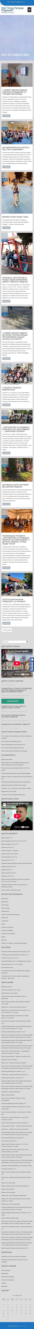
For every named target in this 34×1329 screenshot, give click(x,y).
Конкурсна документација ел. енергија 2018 (12, 1138)
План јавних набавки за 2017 (8, 1169)
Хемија (3, 924)
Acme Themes (22, 1326)
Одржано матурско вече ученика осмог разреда (13, 785)
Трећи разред (4, 905)
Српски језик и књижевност (8, 933)
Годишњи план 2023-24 (7, 876)
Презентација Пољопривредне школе (11, 741)
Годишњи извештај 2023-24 (8, 873)
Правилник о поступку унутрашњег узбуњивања (13, 1256)
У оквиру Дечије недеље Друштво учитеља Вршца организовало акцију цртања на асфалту (15, 336)
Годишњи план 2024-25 (7, 860)
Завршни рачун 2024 (6, 869)
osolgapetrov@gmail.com (17, 2)
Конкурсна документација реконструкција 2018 (13, 1103)
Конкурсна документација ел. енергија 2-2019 (13, 1071)
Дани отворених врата (7, 967)
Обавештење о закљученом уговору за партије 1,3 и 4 (15, 1074)
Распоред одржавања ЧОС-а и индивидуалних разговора (16, 961)
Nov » (25, 1319)
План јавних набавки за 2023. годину (10, 990)
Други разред (4, 901)
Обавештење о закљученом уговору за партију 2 (14, 1007)
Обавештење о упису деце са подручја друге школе (14, 711)
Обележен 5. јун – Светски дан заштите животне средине (16, 788)
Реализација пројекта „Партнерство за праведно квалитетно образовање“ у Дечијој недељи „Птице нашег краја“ (16, 540)
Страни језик (4, 921)
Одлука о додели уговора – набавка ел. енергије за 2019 (15, 1056)
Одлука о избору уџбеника (8, 685)
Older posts (7, 630)
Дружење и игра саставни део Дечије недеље (15, 485)
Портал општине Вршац (7, 1280)
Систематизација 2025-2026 (9, 857)
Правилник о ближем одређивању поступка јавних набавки (16, 1165)
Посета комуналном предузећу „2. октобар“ (14, 600)
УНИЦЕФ (3, 1283)
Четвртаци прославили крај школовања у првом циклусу (15, 782)
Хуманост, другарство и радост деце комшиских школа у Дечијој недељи (15, 279)
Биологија (4, 940)
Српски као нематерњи (7, 927)
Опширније (6, 116)
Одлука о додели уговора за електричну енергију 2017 (15, 1186)
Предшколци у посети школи (8, 791)
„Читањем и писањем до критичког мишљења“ (13, 794)
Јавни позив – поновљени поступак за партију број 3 (15, 1129)
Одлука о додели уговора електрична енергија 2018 (14, 1123)
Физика (3, 937)
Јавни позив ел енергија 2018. (9, 1141)
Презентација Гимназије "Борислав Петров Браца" (14, 751)
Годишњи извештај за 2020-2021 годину (12, 964)
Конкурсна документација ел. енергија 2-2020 (13, 1032)
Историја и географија (7, 930)
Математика (4, 917)
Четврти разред (5, 908)
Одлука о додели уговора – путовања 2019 (12, 1078)
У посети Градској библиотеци (11, 388)
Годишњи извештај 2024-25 (8, 866)
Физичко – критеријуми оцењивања (10, 914)
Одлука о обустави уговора (8, 1183)
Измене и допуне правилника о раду (10, 890)
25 (12, 1313)
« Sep (8, 1319)
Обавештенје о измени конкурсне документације (14, 1195)
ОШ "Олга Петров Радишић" (12, 9)
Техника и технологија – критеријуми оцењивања (14, 943)
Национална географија (7, 1277)
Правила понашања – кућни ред (9, 850)
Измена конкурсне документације (10, 1218)
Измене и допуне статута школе (9, 854)
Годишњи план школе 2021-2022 (10, 958)
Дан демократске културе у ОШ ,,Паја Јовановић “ (16, 148)
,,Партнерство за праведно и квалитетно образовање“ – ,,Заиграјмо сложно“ (16, 429)
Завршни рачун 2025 (6, 838)
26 (17, 1313)
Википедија (4, 1286)
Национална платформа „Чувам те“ (10, 728)
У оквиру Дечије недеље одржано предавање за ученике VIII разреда (14, 92)
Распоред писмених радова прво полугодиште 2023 (15, 955)
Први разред (4, 898)
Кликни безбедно (5, 1270)
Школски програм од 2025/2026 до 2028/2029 (13, 841)
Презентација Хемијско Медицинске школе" (12, 748)
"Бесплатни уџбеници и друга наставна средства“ (14, 720)
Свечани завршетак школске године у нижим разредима (15, 773)
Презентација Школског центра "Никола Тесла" (13, 744)
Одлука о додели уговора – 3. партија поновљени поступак (16, 1126)
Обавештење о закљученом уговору (10, 1091)
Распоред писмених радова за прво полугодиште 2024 (15, 951)
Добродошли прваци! (6, 759)
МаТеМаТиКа (4, 1273)
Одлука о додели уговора (7, 1095)
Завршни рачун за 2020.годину (9, 993)
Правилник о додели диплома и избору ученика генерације (16, 863)
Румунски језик (5, 911)
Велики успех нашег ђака (15, 217)
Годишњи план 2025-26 (7, 847)
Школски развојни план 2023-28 (9, 844)
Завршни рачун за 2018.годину (9, 1059)
